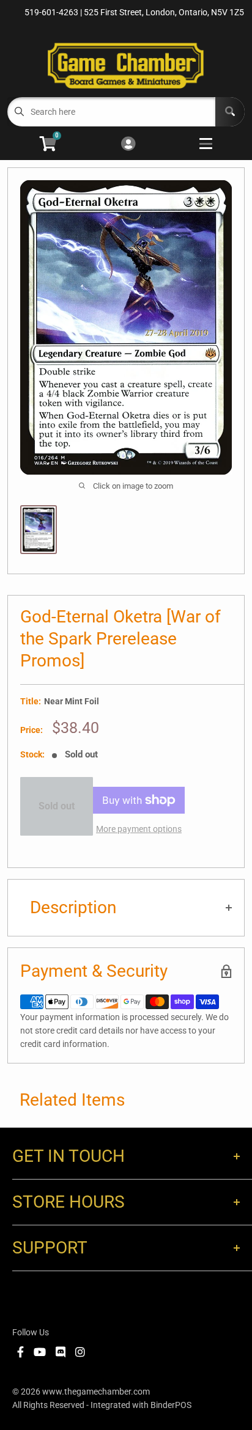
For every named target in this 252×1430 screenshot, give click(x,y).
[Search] (230, 111)
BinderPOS (170, 1405)
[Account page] (128, 144)
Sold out (57, 806)
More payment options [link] (139, 829)
